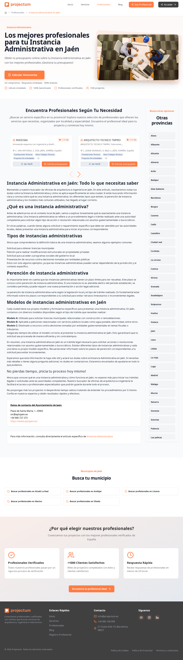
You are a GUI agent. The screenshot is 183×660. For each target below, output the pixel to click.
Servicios (85, 4)
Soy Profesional (143, 4)
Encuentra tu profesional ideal (89, 588)
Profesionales (103, 4)
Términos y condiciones (167, 650)
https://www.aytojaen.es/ (24, 421)
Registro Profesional (60, 634)
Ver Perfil (28, 164)
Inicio (70, 4)
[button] (79, 174)
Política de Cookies (120, 650)
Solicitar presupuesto (57, 164)
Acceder (168, 4)
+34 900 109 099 (106, 621)
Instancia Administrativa (100, 436)
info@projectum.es (108, 616)
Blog (120, 4)
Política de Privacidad (142, 650)
